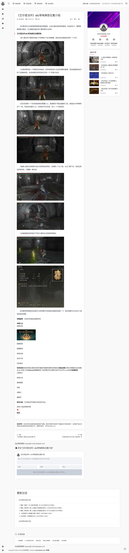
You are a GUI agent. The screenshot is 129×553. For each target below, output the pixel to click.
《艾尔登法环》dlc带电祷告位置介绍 (32, 454)
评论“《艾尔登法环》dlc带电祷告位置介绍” (35, 448)
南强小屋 (38, 540)
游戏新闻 (21, 19)
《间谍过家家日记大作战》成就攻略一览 (72, 437)
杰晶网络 (20, 540)
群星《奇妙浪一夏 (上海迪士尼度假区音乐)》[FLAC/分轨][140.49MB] (41, 510)
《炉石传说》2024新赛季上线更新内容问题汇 (108, 82)
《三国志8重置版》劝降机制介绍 (108, 58)
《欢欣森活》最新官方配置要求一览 (109, 66)
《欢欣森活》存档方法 (107, 73)
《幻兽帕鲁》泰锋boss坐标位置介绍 (26, 437)
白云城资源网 (56, 540)
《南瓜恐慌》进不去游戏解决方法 (109, 89)
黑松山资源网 (46, 540)
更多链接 (64, 540)
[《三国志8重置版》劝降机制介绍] (94, 59)
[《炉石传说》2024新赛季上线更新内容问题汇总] (94, 83)
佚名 (38, 19)
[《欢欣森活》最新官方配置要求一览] (94, 67)
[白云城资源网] (3, 3)
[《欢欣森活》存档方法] (94, 75)
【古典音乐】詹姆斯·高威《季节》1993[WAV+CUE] (36, 513)
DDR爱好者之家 (29, 540)
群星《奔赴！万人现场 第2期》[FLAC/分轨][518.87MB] (37, 505)
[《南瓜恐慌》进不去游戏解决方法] (94, 91)
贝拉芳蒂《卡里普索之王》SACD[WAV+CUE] (34, 516)
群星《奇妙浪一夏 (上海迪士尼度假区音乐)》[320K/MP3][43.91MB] (41, 508)
